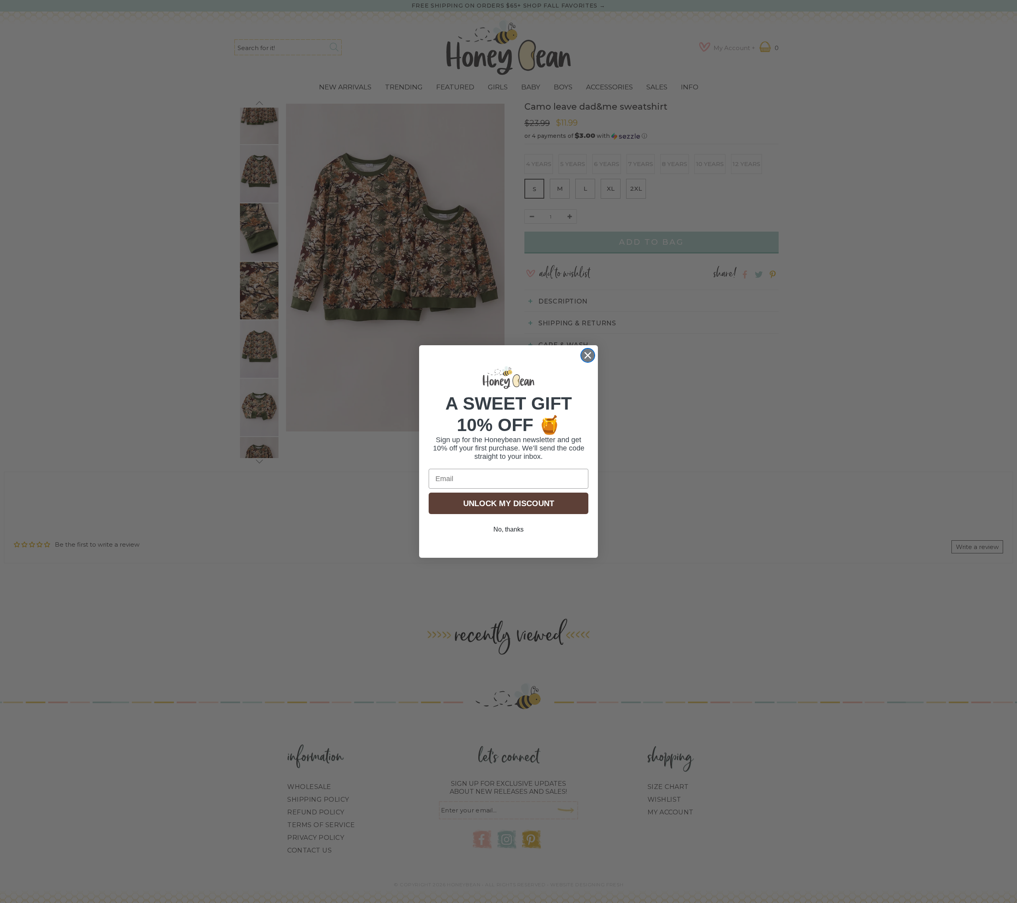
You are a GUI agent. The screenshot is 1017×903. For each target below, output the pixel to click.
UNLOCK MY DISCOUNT (508, 503)
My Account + (734, 48)
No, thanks (508, 529)
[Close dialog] (588, 355)
